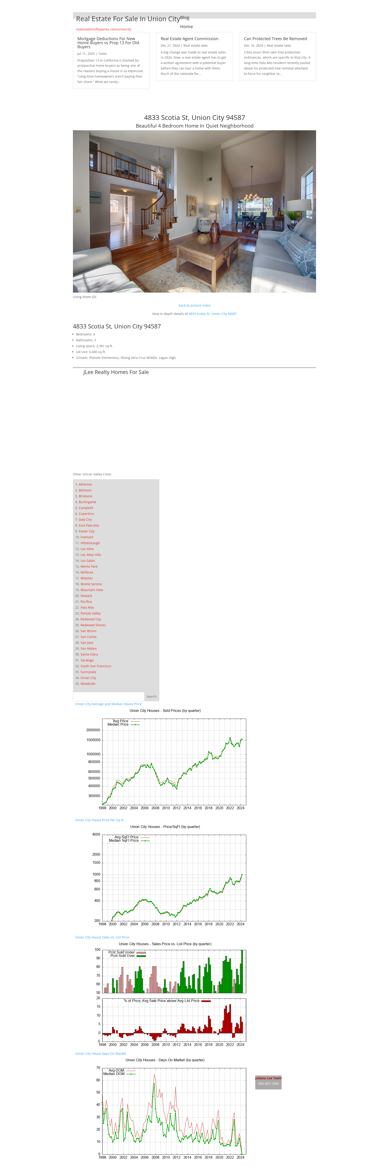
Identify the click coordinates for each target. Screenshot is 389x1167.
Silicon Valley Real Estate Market (279, 1120)
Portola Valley (91, 613)
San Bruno (88, 631)
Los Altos (87, 549)
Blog (184, 17)
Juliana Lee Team (268, 1078)
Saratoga (87, 660)
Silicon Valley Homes (288, 1111)
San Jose (87, 642)
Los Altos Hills (91, 555)
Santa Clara (89, 654)
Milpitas (87, 578)
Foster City (87, 531)
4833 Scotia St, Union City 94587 (213, 314)
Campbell (86, 508)
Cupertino (86, 513)
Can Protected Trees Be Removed (275, 38)
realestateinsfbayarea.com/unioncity (103, 29)
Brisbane (85, 496)
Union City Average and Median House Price (108, 704)
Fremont (87, 537)
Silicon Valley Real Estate (285, 1103)
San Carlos (89, 637)
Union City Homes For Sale (275, 1062)
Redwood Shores (93, 625)
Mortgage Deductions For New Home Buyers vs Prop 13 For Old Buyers (108, 42)
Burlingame (87, 502)
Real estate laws (195, 45)
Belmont (85, 490)
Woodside (88, 683)
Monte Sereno (91, 584)
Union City (88, 678)
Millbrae (87, 572)
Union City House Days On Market (100, 1053)
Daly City (85, 519)
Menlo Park (89, 566)
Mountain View (92, 590)
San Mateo (89, 648)
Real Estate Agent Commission (189, 38)
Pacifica (86, 601)
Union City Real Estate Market (277, 1070)
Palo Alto (87, 607)
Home (186, 26)
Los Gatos (88, 560)
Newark (86, 596)
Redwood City (91, 619)
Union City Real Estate (271, 1053)
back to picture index (194, 305)
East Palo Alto (89, 525)
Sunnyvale (88, 672)
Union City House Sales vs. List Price (102, 937)
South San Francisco (96, 666)
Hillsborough (90, 543)
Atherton (85, 484)
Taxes (102, 53)
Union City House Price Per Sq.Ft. (99, 820)
